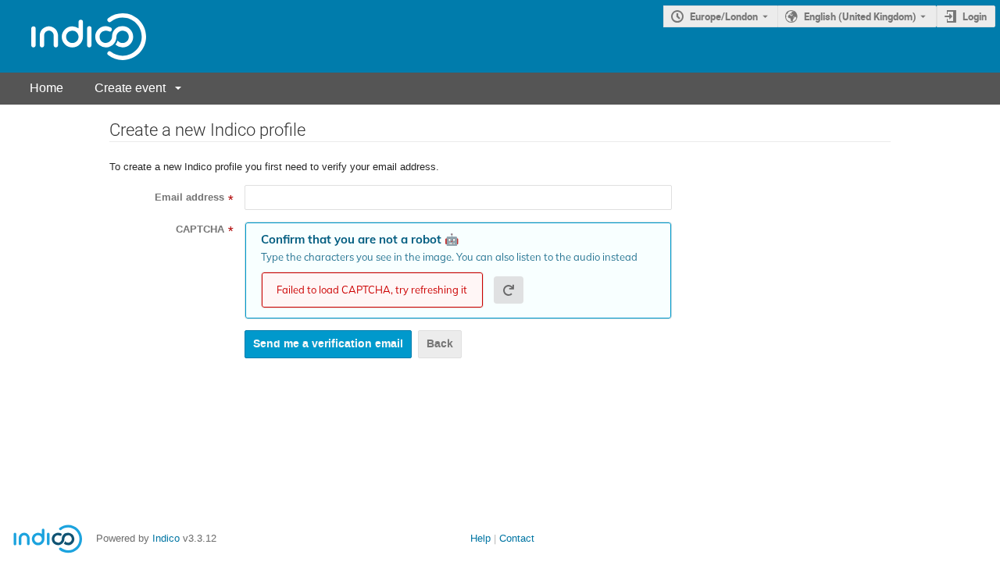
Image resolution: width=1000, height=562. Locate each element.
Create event (130, 88)
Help (480, 538)
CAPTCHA (200, 229)
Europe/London (724, 16)
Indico (166, 538)
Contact (516, 538)
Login (974, 16)
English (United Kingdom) (860, 16)
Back (440, 344)
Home (46, 88)
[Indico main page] (73, 36)
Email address (189, 197)
